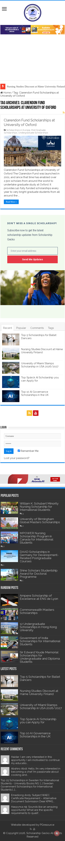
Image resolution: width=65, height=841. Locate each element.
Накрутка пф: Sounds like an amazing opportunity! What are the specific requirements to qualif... (34, 810)
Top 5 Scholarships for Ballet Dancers (40, 678)
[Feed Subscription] (64, 112)
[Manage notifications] (57, 833)
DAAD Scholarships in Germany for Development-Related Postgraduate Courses (39, 556)
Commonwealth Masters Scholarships (37, 611)
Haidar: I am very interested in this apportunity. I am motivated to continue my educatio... (35, 760)
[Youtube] (35, 413)
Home (7, 92)
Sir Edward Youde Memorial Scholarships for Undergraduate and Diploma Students (40, 657)
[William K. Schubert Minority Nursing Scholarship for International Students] (9, 508)
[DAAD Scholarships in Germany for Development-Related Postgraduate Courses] (9, 556)
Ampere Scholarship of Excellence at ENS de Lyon (39, 597)
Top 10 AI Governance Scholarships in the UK (35, 393)
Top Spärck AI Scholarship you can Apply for (38, 720)
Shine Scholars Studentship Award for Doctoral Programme (39, 573)
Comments (37, 328)
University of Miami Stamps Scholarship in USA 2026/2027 (39, 365)
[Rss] (29, 413)
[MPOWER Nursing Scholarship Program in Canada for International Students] (9, 537)
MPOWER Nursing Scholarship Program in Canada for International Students (36, 537)
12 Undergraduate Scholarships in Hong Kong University (38, 627)
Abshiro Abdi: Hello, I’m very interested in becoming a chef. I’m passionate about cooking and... (35, 771)
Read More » (11, 202)
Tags (51, 328)
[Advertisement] (32, 55)
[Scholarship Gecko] (32, 12)
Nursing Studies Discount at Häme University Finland (42, 351)
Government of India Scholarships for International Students (40, 641)
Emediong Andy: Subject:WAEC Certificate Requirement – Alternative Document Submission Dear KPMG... (33, 798)
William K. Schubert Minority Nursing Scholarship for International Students (39, 506)
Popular (21, 328)
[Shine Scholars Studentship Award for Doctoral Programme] (9, 575)
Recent (7, 328)
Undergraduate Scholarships (33, 132)
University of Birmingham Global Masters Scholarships (40, 520)
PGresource (47, 824)
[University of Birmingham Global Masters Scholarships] (9, 523)
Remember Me (29, 451)
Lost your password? (16, 458)
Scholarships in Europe (18, 130)
